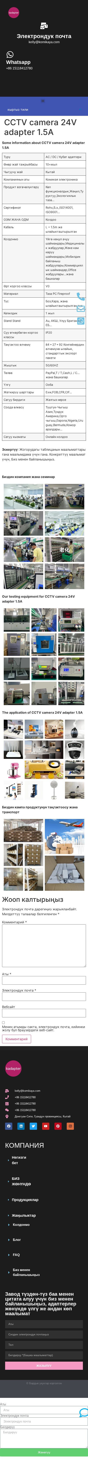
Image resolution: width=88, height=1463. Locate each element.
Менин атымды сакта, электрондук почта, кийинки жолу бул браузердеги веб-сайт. (43, 1028)
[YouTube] (45, 1126)
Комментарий (14, 922)
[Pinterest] (58, 1126)
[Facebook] (8, 1126)
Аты (6, 974)
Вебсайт (8, 1006)
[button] (43, 101)
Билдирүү (7, 1427)
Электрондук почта (19, 990)
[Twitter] (33, 1126)
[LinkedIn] (21, 1126)
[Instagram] (70, 1126)
